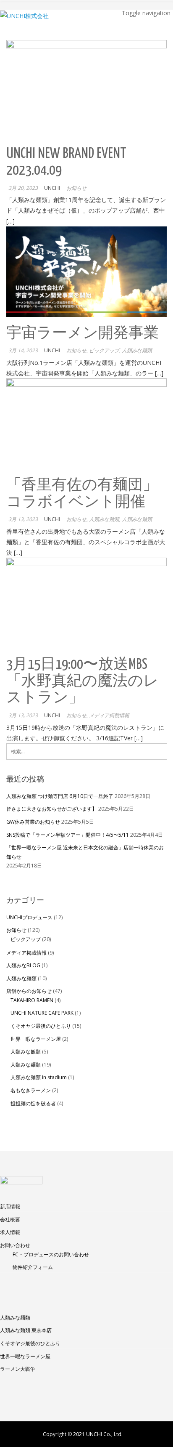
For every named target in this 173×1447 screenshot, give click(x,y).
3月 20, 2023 (23, 188)
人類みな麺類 (137, 350)
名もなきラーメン (30, 1090)
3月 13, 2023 (23, 519)
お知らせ (76, 188)
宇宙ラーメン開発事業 (82, 333)
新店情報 (10, 1206)
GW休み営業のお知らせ (33, 821)
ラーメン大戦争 (17, 1369)
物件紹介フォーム (33, 1267)
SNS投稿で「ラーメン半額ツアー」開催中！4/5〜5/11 (67, 834)
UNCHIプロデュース (29, 917)
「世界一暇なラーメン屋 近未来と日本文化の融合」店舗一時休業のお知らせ (85, 852)
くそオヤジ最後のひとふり (40, 1025)
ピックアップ (104, 350)
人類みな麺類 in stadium (38, 1077)
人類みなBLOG (23, 965)
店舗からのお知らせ (29, 991)
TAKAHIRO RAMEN (31, 1000)
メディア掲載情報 (109, 715)
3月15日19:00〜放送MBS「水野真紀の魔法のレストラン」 (82, 681)
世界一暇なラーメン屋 (35, 1039)
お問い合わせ (15, 1245)
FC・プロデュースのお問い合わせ (51, 1254)
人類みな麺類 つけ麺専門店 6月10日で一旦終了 (59, 796)
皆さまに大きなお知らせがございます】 (51, 808)
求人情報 (10, 1232)
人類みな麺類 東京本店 (26, 1330)
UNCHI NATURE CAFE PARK (41, 1012)
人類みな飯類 (25, 1051)
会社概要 (10, 1219)
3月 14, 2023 (23, 350)
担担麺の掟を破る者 (33, 1103)
